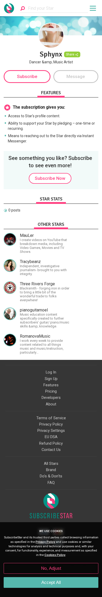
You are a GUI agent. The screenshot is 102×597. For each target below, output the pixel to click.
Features (51, 385)
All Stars (51, 463)
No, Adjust (51, 568)
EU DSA (51, 436)
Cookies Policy (54, 555)
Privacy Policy (51, 424)
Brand (51, 469)
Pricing (51, 391)
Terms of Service (51, 418)
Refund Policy (51, 443)
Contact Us (51, 449)
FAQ (51, 482)
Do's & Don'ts (51, 476)
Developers (51, 397)
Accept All (51, 582)
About (51, 404)
